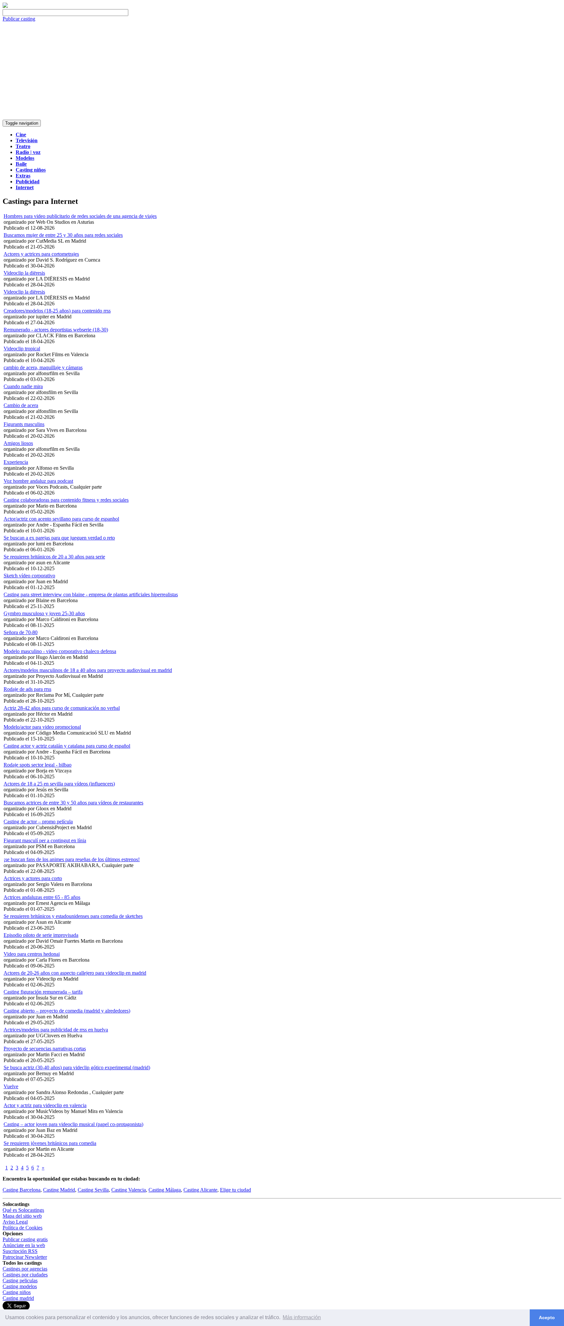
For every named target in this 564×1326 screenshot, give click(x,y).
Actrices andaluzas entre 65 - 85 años (42, 897)
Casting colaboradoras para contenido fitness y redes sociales (66, 500)
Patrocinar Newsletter (25, 1257)
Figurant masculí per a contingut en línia (45, 840)
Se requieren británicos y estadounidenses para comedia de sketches (73, 916)
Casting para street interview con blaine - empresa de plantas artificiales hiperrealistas (91, 594)
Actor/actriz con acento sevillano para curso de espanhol (61, 519)
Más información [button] (302, 1317)
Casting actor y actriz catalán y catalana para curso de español (67, 746)
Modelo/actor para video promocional (42, 727)
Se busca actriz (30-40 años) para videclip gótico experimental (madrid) (77, 1067)
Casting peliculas (20, 1280)
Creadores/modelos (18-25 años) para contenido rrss (57, 310)
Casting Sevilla (93, 1190)
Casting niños (17, 1292)
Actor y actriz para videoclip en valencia (45, 1105)
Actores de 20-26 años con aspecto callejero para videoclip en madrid (75, 973)
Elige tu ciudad (235, 1190)
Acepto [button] (547, 1317)
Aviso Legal (15, 1222)
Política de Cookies (22, 1227)
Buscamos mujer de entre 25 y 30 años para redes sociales (63, 235)
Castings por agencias (25, 1269)
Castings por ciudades (25, 1274)
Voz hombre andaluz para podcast (38, 481)
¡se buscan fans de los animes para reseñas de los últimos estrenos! (72, 859)
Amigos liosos (18, 443)
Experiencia (16, 462)
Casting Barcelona (21, 1190)
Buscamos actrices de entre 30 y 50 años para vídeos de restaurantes (73, 802)
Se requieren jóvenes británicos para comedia (50, 1143)
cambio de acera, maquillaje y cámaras (43, 367)
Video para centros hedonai (32, 954)
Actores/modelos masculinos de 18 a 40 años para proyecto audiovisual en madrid (88, 670)
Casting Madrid (59, 1190)
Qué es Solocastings (23, 1210)
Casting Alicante (200, 1190)
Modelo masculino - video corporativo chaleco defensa (60, 651)
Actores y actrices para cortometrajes (41, 254)
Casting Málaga (165, 1190)
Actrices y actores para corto (33, 878)
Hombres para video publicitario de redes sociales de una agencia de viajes (80, 216)
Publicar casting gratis (25, 1239)
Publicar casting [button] (19, 19)
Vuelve (11, 1086)
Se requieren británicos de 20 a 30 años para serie (54, 556)
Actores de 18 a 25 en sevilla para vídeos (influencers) (59, 783)
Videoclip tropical (22, 348)
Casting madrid (18, 1298)
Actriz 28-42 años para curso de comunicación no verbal (62, 708)
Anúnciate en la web (24, 1245)
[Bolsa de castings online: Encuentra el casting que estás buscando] (5, 6)
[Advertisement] (282, 70)
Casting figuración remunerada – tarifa (43, 992)
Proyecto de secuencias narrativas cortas (45, 1048)
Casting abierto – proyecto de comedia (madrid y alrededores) (67, 1011)
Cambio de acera (21, 405)
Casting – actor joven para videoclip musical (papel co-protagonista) (73, 1124)
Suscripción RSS (20, 1251)
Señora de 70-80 (21, 632)
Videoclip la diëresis (24, 273)
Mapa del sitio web (22, 1216)
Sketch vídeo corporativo (29, 575)
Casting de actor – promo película (38, 821)
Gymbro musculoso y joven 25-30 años (44, 613)
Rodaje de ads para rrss (27, 689)
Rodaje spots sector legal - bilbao (37, 765)
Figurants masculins (24, 424)
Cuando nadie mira (23, 386)
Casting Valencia (128, 1190)
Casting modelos (20, 1286)
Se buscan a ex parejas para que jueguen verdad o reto (59, 538)
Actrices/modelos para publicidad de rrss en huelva (56, 1029)
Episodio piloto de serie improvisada (41, 935)
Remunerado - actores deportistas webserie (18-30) (56, 329)
